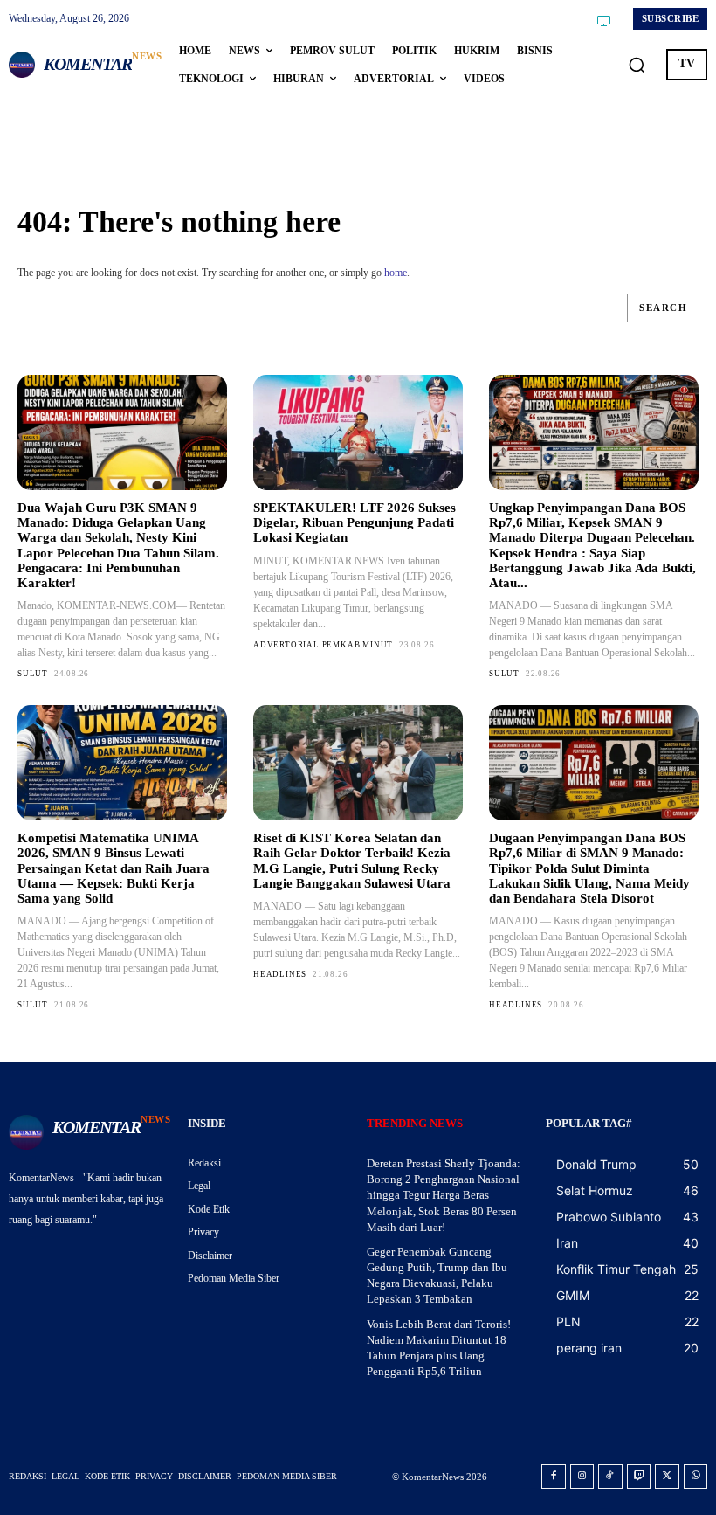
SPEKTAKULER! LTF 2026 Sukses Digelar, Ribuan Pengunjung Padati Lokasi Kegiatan (354, 523)
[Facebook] (553, 1476)
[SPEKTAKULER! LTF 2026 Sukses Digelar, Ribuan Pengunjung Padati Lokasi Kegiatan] (358, 432)
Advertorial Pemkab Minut (323, 644)
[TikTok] (610, 1476)
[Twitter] (667, 1476)
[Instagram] (582, 1476)
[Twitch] (639, 1476)
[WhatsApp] (696, 1476)
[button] (636, 65)
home (395, 272)
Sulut (32, 673)
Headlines (279, 974)
